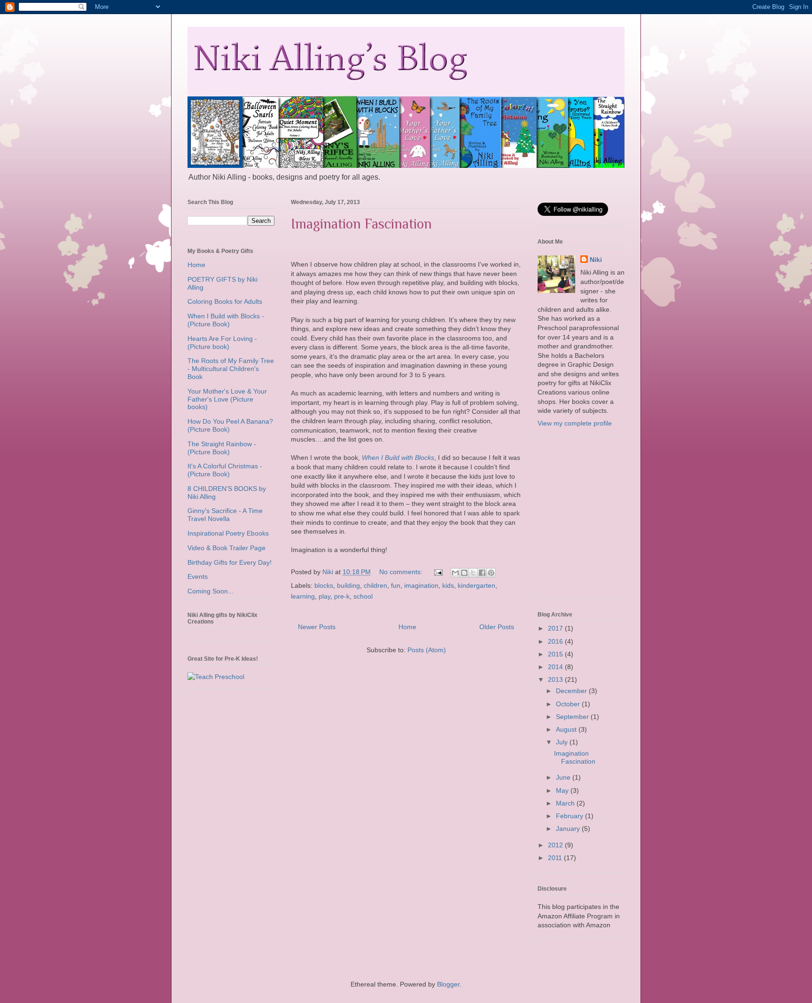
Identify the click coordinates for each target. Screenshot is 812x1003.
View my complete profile (575, 423)
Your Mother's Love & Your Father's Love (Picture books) (227, 399)
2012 (556, 845)
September (573, 716)
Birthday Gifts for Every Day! (229, 562)
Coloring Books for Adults (224, 301)
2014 (556, 667)
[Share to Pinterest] (491, 572)
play (324, 596)
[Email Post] (438, 572)
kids (448, 585)
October (569, 704)
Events (197, 576)
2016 (556, 641)
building (348, 585)
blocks (323, 585)
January (569, 828)
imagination (421, 585)
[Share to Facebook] (482, 572)
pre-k (342, 596)
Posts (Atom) (426, 650)
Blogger (448, 984)
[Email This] (455, 572)
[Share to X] (473, 572)
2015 (556, 654)
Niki (596, 259)
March (566, 803)
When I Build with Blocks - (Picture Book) (225, 320)
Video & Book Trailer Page (226, 548)
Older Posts (496, 627)
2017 (556, 628)
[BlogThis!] (464, 572)
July (563, 742)
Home (407, 627)
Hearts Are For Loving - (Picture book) (222, 342)
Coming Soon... (210, 591)
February (570, 816)
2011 (556, 857)
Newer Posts (317, 627)
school (363, 596)
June (564, 777)
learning (303, 596)
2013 (556, 679)
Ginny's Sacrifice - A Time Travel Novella (225, 514)
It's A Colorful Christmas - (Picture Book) (224, 470)
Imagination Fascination (361, 224)
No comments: (401, 572)
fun (395, 585)
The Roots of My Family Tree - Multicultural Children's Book (230, 368)
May (563, 790)
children (375, 585)
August (567, 729)
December (572, 691)
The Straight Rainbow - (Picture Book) (221, 448)
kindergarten (476, 585)
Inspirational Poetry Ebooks (228, 533)
